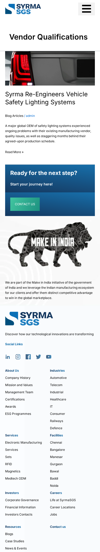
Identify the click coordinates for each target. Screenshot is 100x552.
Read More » (14, 151)
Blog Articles (14, 116)
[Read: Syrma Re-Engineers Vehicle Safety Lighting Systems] (50, 68)
